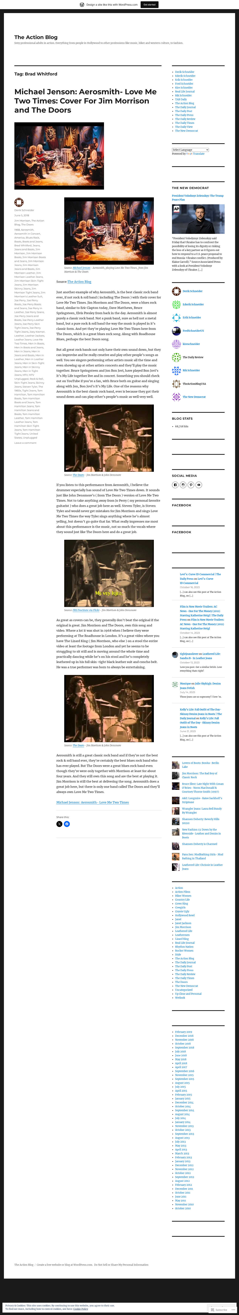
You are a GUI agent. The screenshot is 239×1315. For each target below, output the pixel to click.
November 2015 (184, 1075)
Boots (17, 241)
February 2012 (183, 1185)
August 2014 (182, 1114)
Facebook (181, 505)
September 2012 (184, 1177)
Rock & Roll (36, 378)
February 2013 (183, 1157)
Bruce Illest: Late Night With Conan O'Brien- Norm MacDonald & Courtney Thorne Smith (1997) (203, 787)
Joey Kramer (37, 331)
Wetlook (180, 997)
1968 (17, 229)
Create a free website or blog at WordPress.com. (65, 1264)
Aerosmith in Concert (27, 233)
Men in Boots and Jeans (28, 347)
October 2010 (183, 1208)
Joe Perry (20, 300)
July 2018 (180, 1051)
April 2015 (181, 1090)
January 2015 (182, 1098)
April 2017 (181, 1067)
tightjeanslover (189, 654)
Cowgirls (180, 907)
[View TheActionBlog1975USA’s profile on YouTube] (198, 485)
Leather (19, 335)
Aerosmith (27, 229)
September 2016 (184, 1071)
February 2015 (183, 1094)
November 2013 (184, 1126)
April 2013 (181, 1149)
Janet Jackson (183, 923)
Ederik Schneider (185, 76)
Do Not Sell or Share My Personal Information (121, 1264)
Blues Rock (32, 237)
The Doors (78, 475)
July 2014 (180, 1118)
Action (179, 888)
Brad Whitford (23, 245)
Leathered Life (183, 931)
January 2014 (182, 1122)
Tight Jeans (29, 390)
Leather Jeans (23, 339)
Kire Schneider (184, 87)
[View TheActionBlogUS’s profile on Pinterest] (191, 485)
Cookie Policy (80, 1309)
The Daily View (184, 126)
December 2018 (184, 1035)
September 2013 (184, 1134)
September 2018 (184, 1047)
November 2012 (184, 1169)
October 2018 (183, 1043)
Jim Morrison (22, 220)
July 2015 (180, 1086)
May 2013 (180, 1145)
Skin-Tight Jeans (24, 382)
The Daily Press (184, 115)
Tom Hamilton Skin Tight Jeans (26, 425)
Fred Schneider (184, 83)
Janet (178, 919)
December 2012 (184, 1165)
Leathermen (182, 935)
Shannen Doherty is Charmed (199, 844)
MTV (25, 374)
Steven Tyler (30, 386)
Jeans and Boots (24, 249)
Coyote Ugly (182, 911)
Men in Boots (36, 343)
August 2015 (182, 1083)
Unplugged (30, 437)
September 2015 (184, 1079)
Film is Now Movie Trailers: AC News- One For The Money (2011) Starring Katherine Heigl (202, 624)
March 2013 (182, 1153)
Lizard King (182, 939)
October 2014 (183, 1106)
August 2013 (182, 1137)
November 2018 (184, 1039)
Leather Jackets (34, 335)
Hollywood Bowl (185, 915)
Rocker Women (184, 950)
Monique (185, 683)
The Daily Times (184, 123)
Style (178, 954)
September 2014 (184, 1110)
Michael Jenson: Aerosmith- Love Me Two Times (92, 802)
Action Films (182, 891)
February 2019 (183, 1032)
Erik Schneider (184, 79)
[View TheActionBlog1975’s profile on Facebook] (175, 485)
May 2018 (180, 1059)
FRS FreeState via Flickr (86, 610)
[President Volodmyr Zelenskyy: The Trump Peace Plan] (198, 220)
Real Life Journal (185, 91)
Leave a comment (25, 442)
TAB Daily (181, 99)
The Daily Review (185, 119)
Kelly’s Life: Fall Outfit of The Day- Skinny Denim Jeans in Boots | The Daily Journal (201, 714)
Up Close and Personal (188, 993)
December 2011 (184, 1188)
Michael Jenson (81, 267)
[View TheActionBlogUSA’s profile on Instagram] (183, 485)
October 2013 (182, 1130)
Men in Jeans (22, 351)
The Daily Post (183, 111)
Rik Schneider (183, 95)
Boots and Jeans (32, 241)
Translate (198, 153)
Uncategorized (184, 990)
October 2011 (182, 1192)
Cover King (181, 903)
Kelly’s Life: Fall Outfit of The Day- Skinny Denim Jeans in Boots (200, 723)
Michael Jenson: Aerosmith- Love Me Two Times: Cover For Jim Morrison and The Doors (85, 100)
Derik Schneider (24, 210)
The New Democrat (186, 130)
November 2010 (184, 1204)
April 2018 (181, 1063)
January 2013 (182, 1161)
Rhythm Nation (184, 946)
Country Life (182, 899)
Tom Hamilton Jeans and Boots (27, 410)
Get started (150, 4)
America (19, 237)
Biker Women (183, 895)
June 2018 (181, 1055)
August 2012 (182, 1181)
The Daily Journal (185, 107)
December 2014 (184, 1102)
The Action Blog (36, 37)
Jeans (36, 245)
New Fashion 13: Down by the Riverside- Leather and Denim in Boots (201, 833)
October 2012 (183, 1173)
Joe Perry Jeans (34, 312)
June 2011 (180, 1196)
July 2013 (180, 1141)
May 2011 (180, 1200)
